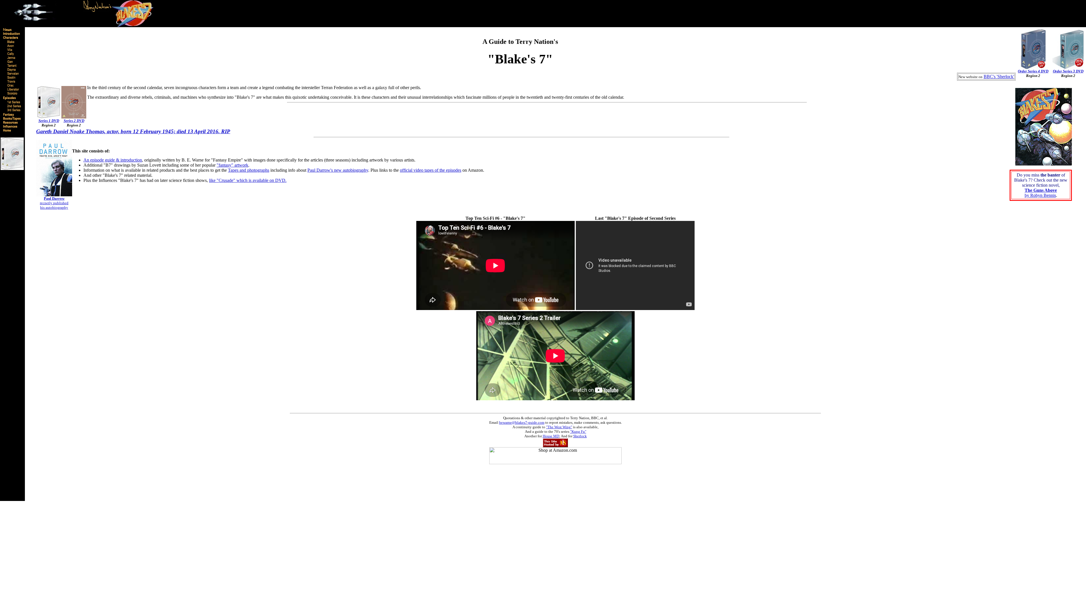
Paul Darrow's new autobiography (337, 170)
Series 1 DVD (48, 121)
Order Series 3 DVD (1068, 71)
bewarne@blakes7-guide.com (521, 422)
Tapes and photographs (248, 170)
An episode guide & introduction (112, 160)
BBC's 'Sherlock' (999, 76)
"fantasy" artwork (232, 165)
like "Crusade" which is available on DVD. (247, 180)
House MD (551, 436)
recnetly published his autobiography (54, 203)
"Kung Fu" (578, 431)
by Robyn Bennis (1041, 193)
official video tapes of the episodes (430, 170)
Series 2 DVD (74, 121)
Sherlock (580, 436)
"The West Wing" (559, 427)
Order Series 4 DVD (1033, 71)
